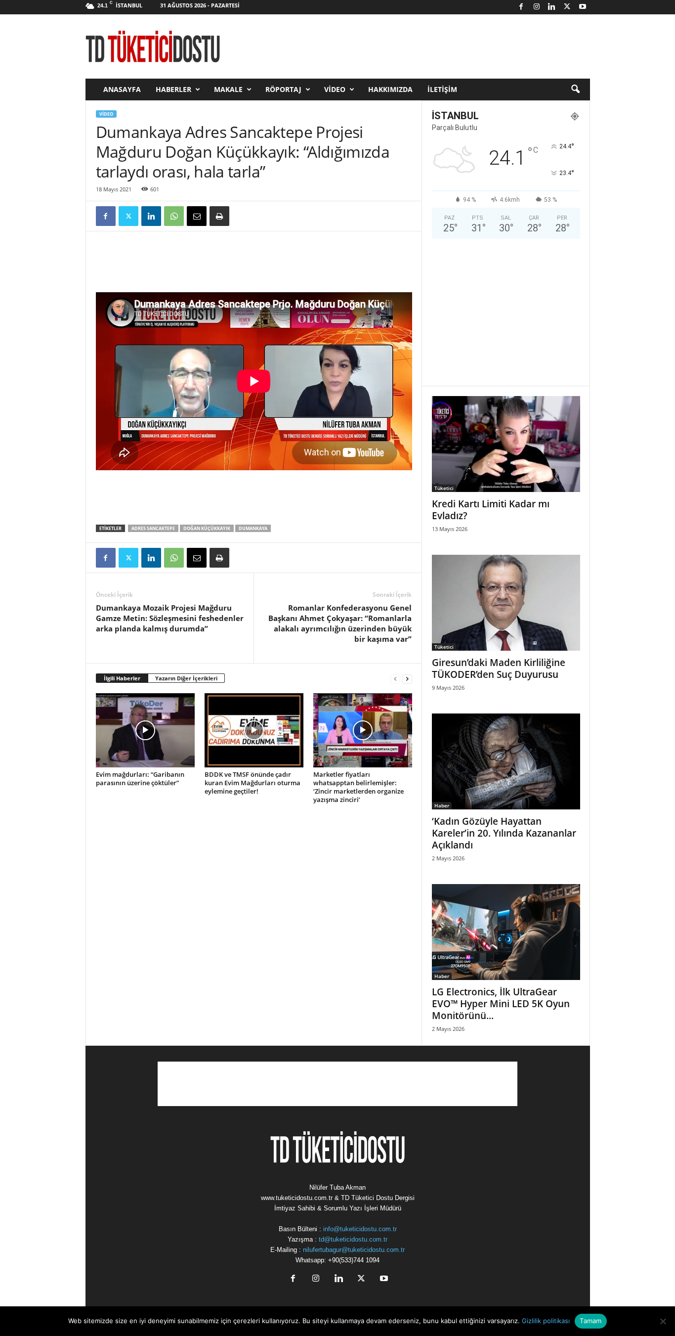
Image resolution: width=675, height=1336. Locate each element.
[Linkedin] (552, 7)
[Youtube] (583, 7)
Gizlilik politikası (546, 1321)
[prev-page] (395, 678)
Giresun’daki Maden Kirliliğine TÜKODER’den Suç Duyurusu (498, 668)
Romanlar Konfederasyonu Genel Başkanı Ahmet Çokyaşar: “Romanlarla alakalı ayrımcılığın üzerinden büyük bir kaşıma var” (340, 623)
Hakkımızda (390, 89)
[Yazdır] (219, 216)
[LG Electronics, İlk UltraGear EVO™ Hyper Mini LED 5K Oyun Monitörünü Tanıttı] (506, 932)
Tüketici (444, 488)
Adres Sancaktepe (153, 528)
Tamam (590, 1321)
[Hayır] (663, 1321)
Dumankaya (253, 528)
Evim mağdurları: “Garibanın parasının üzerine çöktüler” (140, 778)
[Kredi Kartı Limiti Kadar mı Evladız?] (506, 444)
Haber (441, 805)
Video (334, 89)
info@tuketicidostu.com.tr (360, 1229)
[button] (575, 89)
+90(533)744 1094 (354, 1260)
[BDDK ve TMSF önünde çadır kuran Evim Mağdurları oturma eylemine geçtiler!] (254, 730)
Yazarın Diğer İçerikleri (186, 678)
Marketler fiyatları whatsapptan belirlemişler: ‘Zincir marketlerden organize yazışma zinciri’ (358, 787)
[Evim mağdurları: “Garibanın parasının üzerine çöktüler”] (145, 730)
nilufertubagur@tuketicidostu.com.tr (354, 1249)
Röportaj (283, 89)
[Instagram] (537, 7)
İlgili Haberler (122, 678)
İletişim (442, 89)
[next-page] (407, 678)
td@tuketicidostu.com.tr (353, 1239)
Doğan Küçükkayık (206, 528)
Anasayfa (122, 89)
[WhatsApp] (174, 216)
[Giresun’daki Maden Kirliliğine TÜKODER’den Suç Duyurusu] (506, 603)
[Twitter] (567, 7)
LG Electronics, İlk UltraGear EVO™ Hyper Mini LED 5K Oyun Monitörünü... (501, 1003)
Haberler (173, 89)
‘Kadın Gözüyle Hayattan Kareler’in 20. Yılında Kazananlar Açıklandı (504, 833)
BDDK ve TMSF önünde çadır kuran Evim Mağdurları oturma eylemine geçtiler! (252, 783)
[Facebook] (521, 7)
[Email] (197, 216)
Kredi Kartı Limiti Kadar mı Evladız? (490, 509)
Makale (228, 89)
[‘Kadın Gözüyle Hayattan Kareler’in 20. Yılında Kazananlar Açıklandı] (506, 761)
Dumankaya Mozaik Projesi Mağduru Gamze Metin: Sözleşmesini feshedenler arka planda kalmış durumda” (170, 618)
